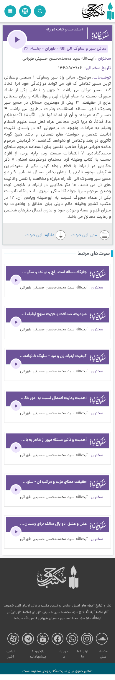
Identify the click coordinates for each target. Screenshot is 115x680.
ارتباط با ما (82, 654)
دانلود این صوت (39, 235)
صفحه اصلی (103, 654)
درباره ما (64, 654)
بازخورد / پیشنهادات (38, 654)
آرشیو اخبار (10, 654)
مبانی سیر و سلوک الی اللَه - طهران (75, 48)
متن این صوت (84, 235)
